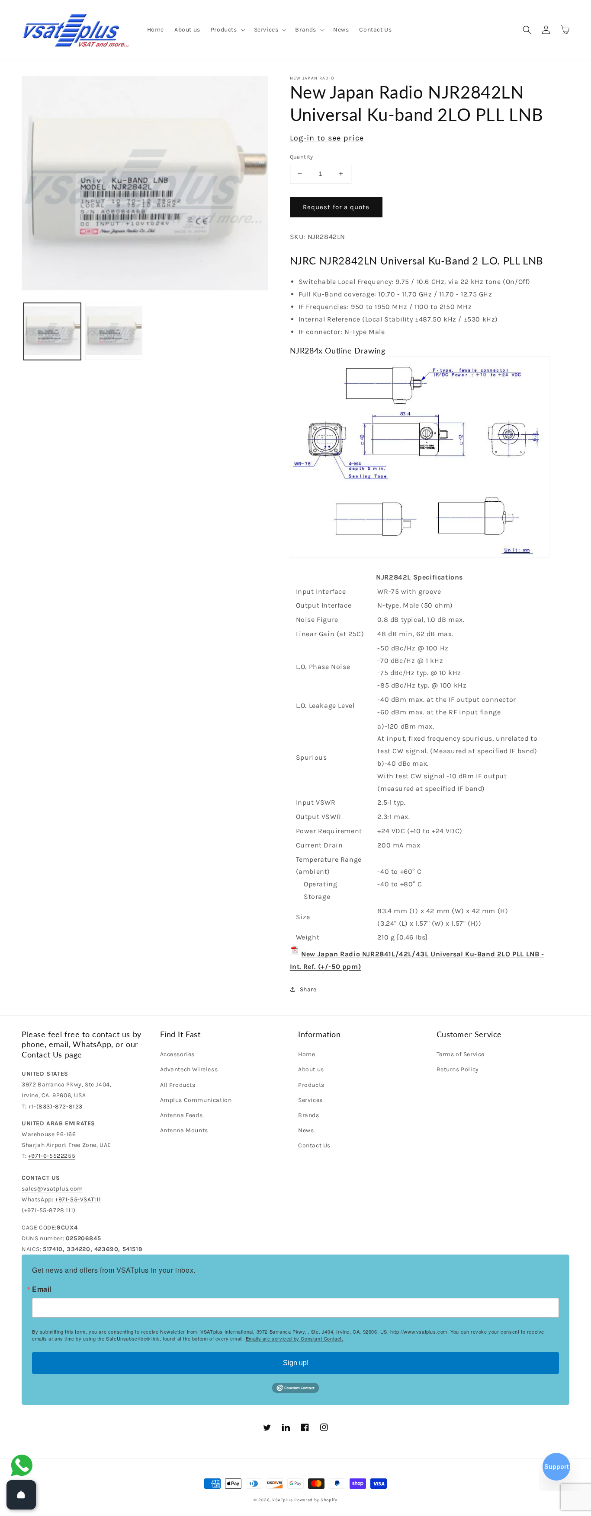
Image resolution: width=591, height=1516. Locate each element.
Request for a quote (336, 207)
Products (311, 1085)
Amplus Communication (196, 1100)
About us (311, 1069)
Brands (308, 1115)
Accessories (177, 1054)
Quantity (301, 156)
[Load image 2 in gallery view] (113, 331)
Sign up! (295, 1362)
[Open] (21, 1495)
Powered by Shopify (315, 1500)
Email (41, 1289)
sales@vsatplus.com (52, 1188)
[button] (227, 30)
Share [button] (308, 989)
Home (306, 1054)
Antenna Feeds (181, 1115)
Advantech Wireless (189, 1069)
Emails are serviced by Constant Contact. (295, 1338)
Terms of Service (461, 1054)
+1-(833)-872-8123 (55, 1106)
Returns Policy (458, 1069)
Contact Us (314, 1145)
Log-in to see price (327, 138)
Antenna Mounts (184, 1130)
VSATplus (282, 1500)
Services (310, 1100)
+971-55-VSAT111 (78, 1199)
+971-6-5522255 (51, 1155)
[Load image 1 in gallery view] (52, 331)
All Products (178, 1085)
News (306, 1130)
